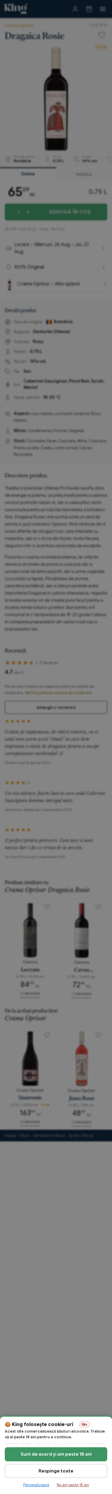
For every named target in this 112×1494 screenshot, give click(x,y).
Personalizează (36, 1485)
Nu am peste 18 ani (73, 1485)
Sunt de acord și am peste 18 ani (56, 1454)
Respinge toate (56, 1471)
